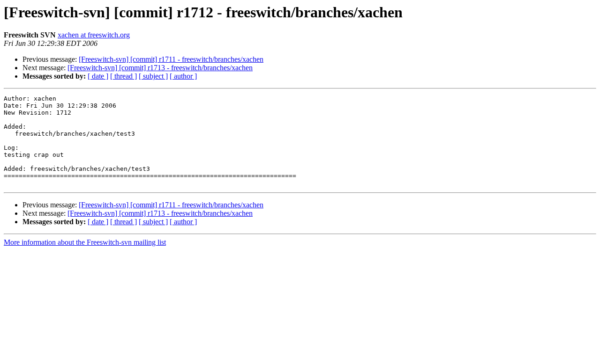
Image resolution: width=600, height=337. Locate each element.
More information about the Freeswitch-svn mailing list (85, 242)
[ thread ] (123, 76)
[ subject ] (153, 76)
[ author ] (183, 76)
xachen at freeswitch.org (94, 35)
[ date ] (98, 76)
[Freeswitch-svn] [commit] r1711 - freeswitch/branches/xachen (171, 59)
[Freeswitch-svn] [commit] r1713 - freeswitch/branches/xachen (160, 68)
